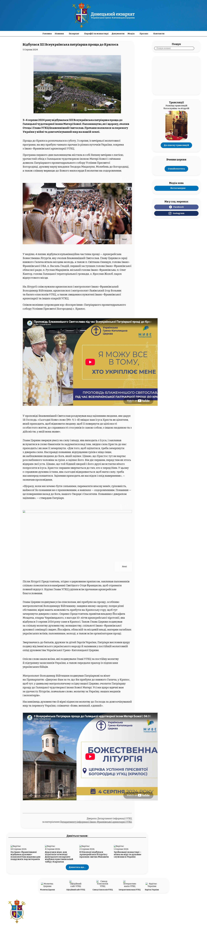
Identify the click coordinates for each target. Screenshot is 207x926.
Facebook (178, 207)
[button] (117, 239)
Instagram (178, 213)
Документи (118, 33)
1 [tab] (121, 179)
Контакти (158, 33)
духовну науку (48, 166)
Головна (47, 33)
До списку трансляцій (176, 145)
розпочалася (56, 140)
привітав (94, 613)
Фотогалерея (177, 188)
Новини (59, 33)
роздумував (78, 415)
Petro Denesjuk (180, 913)
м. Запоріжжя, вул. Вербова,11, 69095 (95, 910)
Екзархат (74, 33)
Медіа (131, 33)
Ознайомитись (176, 169)
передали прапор (88, 662)
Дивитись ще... (77, 867)
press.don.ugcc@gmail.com (95, 913)
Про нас (144, 33)
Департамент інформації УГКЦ (114, 818)
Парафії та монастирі (96, 33)
